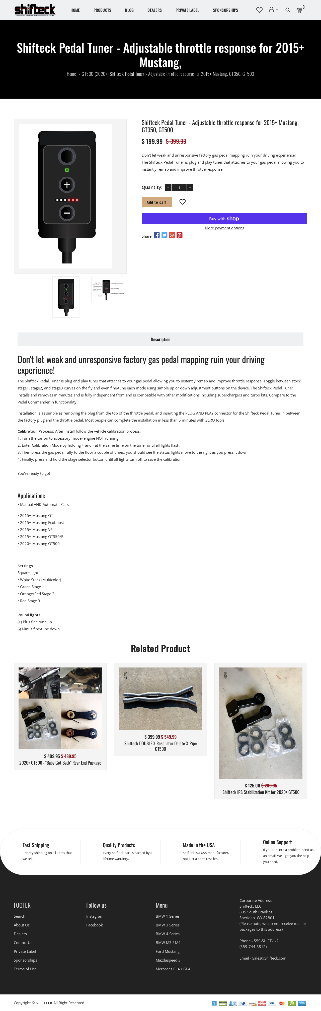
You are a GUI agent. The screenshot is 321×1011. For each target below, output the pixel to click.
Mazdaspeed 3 (168, 960)
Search (19, 916)
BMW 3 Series (168, 924)
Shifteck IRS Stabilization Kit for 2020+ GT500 (260, 792)
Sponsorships (225, 10)
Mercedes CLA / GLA (173, 968)
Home (75, 10)
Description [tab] (161, 339)
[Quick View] (73, 716)
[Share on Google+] (172, 235)
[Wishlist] (182, 202)
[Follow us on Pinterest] (179, 235)
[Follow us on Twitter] (164, 235)
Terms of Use (25, 968)
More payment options (224, 227)
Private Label (187, 10)
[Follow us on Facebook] (156, 235)
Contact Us (23, 942)
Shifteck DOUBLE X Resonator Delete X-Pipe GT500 (160, 746)
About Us (22, 924)
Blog (129, 10)
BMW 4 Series (168, 933)
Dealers (154, 10)
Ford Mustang (168, 951)
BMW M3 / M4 (168, 942)
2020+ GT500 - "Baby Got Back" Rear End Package (60, 763)
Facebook (94, 924)
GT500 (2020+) (95, 74)
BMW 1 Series (168, 916)
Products (102, 10)
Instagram (95, 916)
